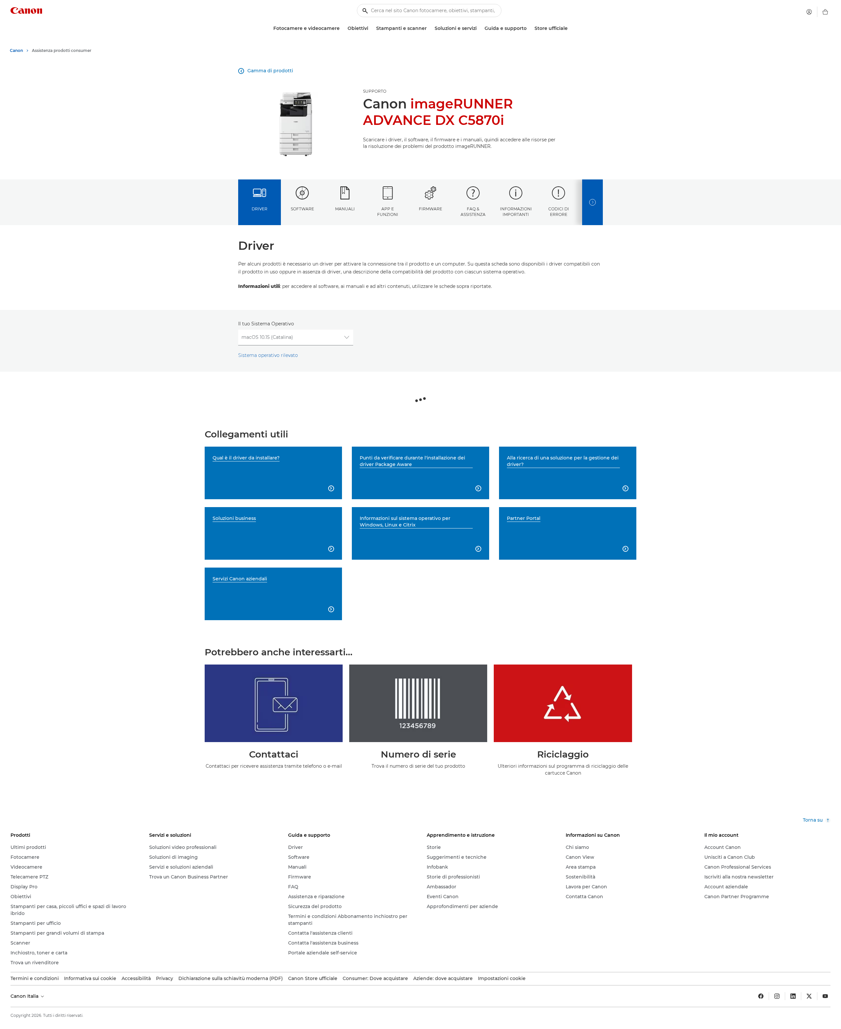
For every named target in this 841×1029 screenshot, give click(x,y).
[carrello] (825, 12)
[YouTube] (825, 996)
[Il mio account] (809, 12)
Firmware (430, 208)
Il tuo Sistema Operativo (266, 324)
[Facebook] (760, 996)
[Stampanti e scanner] (429, 28)
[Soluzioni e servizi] (479, 28)
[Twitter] (809, 996)
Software (302, 208)
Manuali (345, 208)
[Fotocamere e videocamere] (342, 28)
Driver (259, 208)
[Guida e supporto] (529, 28)
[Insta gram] (777, 996)
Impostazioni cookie (502, 978)
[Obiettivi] (371, 28)
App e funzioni (387, 211)
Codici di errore (558, 211)
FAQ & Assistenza (473, 211)
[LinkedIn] (793, 996)
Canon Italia (25, 996)
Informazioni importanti (516, 211)
